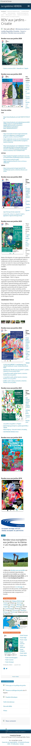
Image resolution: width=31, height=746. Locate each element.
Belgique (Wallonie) (17, 601)
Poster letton (23, 655)
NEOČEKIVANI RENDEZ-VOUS (10, 431)
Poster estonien (22, 642)
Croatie (5, 603)
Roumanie (15, 610)
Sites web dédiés (7, 706)
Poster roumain (9, 659)
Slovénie (13, 612)
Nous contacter (11, 721)
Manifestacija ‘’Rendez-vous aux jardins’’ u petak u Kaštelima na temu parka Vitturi (16, 370)
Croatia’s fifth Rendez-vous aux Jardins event (28, 240)
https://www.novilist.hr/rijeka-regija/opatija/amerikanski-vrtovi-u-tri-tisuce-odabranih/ (15, 161)
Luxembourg (8, 608)
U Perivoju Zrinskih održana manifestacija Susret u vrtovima (28, 193)
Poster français (24, 635)
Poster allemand (22, 646)
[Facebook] (4, 668)
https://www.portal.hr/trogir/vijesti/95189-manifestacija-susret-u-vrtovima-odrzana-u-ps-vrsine (15, 169)
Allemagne (19, 604)
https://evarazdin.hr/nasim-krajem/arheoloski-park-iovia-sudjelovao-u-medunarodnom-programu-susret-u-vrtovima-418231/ (15, 135)
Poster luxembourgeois (11, 657)
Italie (11, 606)
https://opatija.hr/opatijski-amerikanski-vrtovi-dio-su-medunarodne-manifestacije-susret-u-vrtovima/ (16, 156)
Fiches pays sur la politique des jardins (16, 685)
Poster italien (23, 653)
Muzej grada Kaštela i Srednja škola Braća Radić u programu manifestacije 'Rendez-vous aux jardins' (28, 348)
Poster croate (23, 640)
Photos (5, 710)
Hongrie (5, 606)
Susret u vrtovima (28, 417)
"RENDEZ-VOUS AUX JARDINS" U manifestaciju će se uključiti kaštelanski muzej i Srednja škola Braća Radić (16, 365)
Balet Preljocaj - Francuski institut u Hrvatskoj (15, 429)
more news (15, 676)
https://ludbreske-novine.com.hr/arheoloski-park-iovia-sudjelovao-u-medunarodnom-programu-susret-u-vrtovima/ (16, 140)
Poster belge (23, 637)
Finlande (5, 604)
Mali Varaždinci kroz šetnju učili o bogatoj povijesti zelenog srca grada (28, 405)
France (12, 604)
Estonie (19, 603)
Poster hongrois (22, 650)
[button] (15, 1)
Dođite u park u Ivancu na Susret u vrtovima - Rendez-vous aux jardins (15, 381)
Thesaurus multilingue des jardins (14, 690)
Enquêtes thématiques (11, 697)
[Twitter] (6, 668)
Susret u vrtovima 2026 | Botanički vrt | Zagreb (15, 68)
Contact (22, 744)
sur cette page (18, 587)
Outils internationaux (8, 702)
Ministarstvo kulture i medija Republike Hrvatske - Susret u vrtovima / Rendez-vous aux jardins (15, 31)
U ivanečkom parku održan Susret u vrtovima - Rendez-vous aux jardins (15, 374)
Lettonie (18, 606)
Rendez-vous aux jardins (18, 570)
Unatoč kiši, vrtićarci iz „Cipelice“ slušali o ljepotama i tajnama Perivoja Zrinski (14, 214)
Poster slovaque (9, 662)
